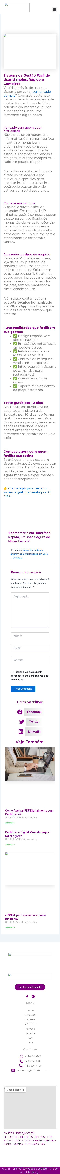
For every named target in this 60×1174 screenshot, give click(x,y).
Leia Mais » (10, 823)
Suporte (30, 1033)
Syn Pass (30, 1019)
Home (30, 1010)
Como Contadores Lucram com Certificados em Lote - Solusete (29, 554)
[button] (54, 9)
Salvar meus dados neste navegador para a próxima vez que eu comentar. (29, 675)
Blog (30, 1042)
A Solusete (30, 1024)
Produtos (30, 1014)
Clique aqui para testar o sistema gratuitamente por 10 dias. (27, 492)
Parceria (30, 1028)
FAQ (30, 1038)
